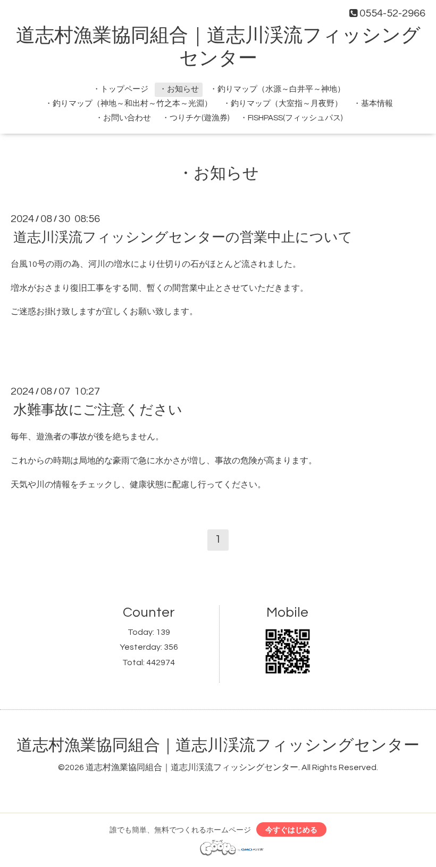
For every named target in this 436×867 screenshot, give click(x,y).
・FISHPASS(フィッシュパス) (291, 118)
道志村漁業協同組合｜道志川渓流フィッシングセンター (218, 745)
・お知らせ (179, 89)
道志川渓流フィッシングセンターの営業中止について (183, 237)
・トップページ (120, 89)
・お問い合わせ (123, 118)
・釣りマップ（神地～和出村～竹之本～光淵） (128, 104)
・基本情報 (373, 104)
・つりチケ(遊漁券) (195, 118)
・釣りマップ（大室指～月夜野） (282, 104)
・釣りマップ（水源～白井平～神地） (277, 89)
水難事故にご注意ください (97, 410)
